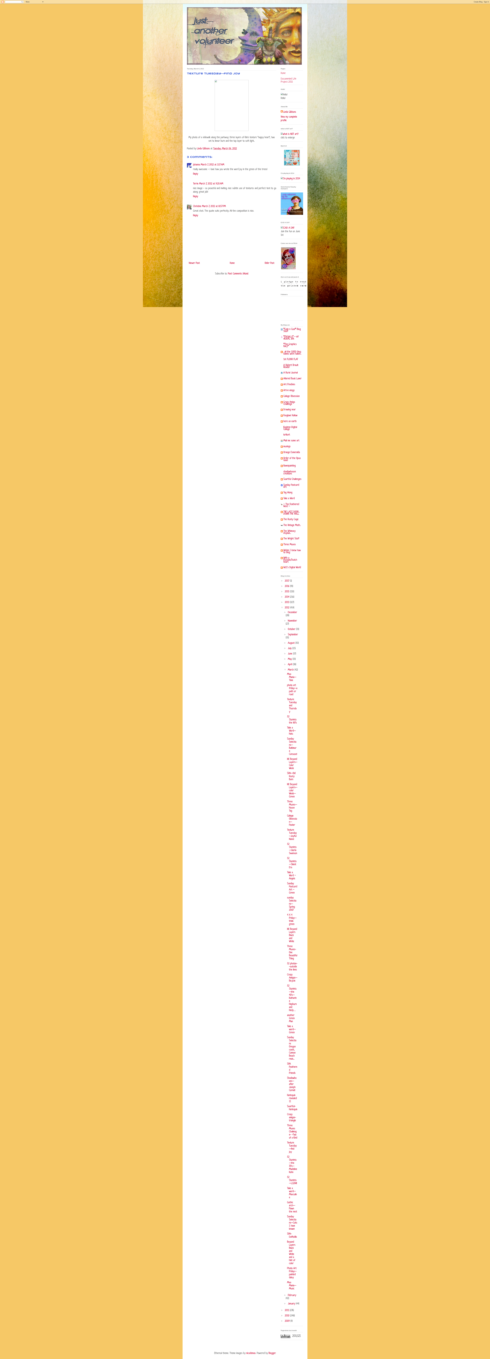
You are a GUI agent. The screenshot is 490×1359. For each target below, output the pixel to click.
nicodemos (251, 1353)
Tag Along (287, 492)
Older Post (269, 263)
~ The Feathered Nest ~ (291, 505)
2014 (287, 597)
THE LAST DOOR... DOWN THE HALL (291, 513)
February (292, 1295)
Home (232, 263)
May (290, 659)
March (291, 670)
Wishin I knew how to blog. (292, 551)
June (290, 654)
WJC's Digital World (292, 567)
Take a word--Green (291, 1029)
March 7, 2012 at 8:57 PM (214, 206)
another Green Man (291, 1018)
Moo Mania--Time (291, 677)
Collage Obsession (291, 396)
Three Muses (289, 544)
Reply (195, 174)
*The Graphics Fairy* (290, 345)
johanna (196, 164)
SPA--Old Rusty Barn (291, 776)
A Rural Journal (290, 372)
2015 (287, 591)
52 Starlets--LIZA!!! (292, 1180)
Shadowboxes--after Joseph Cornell (292, 1084)
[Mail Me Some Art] (292, 165)
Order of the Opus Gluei (292, 459)
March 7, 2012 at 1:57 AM (212, 164)
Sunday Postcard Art (291, 486)
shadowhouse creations (289, 472)
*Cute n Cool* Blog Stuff (292, 330)
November (292, 621)
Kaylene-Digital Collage (290, 428)
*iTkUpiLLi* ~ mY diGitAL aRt (291, 338)
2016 (287, 586)
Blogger (272, 1353)
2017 (287, 581)
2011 (287, 1310)
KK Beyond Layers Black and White (292, 935)
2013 (287, 602)
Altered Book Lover (292, 378)
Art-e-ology (289, 390)
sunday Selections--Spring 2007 (291, 904)
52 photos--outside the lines (292, 966)
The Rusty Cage (290, 519)
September (293, 634)
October (292, 629)
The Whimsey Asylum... (289, 532)
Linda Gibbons (289, 112)
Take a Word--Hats (291, 731)
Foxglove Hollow (290, 415)
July (290, 648)
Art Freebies (289, 384)
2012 (287, 607)
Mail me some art (291, 440)
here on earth (290, 421)
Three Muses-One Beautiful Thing (292, 952)
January (292, 1303)
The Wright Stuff (291, 538)
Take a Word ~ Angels (291, 875)
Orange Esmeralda (291, 452)
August (291, 643)
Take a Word (289, 498)
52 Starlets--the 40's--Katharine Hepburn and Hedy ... (292, 998)
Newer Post (194, 263)
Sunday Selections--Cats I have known (292, 1222)
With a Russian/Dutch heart (290, 560)
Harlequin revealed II (292, 1098)
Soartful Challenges (292, 479)
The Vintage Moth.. (292, 525)
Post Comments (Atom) (238, 273)
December (292, 612)
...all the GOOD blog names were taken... (292, 353)
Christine (197, 206)
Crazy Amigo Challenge (289, 403)
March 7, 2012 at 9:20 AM (211, 183)
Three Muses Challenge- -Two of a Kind (292, 1131)
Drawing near (289, 409)
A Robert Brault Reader (290, 366)
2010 (287, 1315)
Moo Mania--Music (291, 1285)
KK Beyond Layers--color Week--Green (292, 790)
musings (287, 446)
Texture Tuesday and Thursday (292, 705)
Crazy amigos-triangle (291, 1117)
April (290, 664)
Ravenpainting (289, 466)
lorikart (286, 435)
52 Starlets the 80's (292, 719)
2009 (287, 1321)
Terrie (195, 183)
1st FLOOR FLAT (290, 359)
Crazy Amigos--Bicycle (292, 977)
